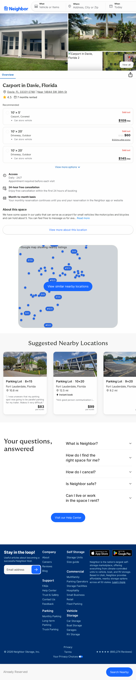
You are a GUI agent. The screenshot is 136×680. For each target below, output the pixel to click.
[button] (48, 6)
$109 (122, 120)
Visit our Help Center (68, 517)
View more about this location (68, 229)
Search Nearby (119, 672)
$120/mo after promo (121, 140)
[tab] (8, 75)
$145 (122, 158)
